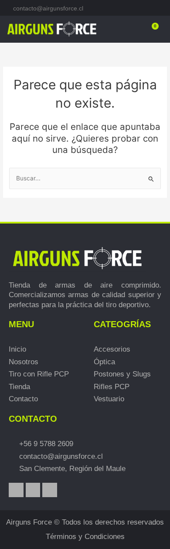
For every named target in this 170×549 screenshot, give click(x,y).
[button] (136, 29)
